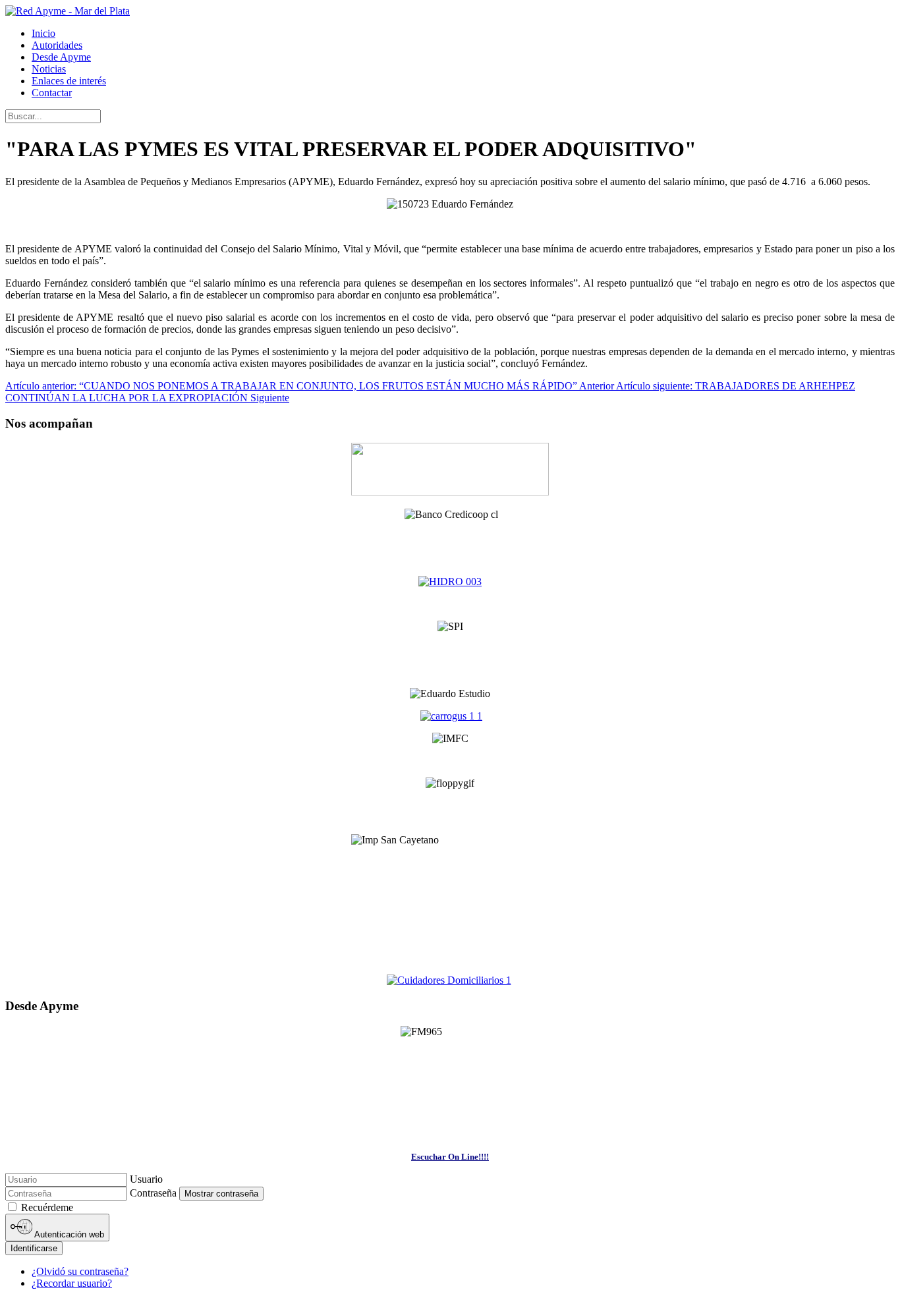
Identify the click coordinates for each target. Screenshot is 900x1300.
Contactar (52, 92)
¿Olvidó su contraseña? (80, 1271)
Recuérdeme (47, 1207)
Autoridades (57, 45)
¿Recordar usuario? (72, 1283)
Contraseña (153, 1193)
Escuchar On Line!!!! (450, 1157)
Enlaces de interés (69, 80)
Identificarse (34, 1248)
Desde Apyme (61, 57)
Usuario (146, 1179)
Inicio (43, 33)
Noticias (49, 68)
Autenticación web (68, 1234)
